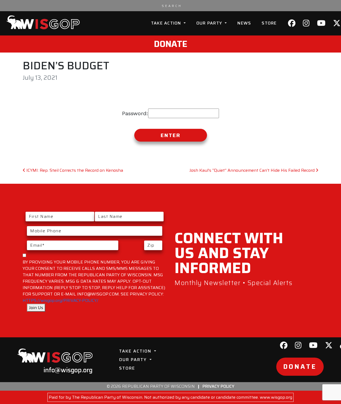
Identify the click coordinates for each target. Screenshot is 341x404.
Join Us (36, 307)
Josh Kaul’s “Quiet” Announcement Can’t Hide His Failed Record (252, 170)
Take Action (166, 23)
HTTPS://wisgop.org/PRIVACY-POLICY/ (60, 300)
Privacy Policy (218, 386)
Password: (135, 113)
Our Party (210, 23)
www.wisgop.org (276, 397)
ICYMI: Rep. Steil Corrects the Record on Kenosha (74, 170)
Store (269, 23)
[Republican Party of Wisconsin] (43, 22)
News (244, 23)
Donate (170, 44)
